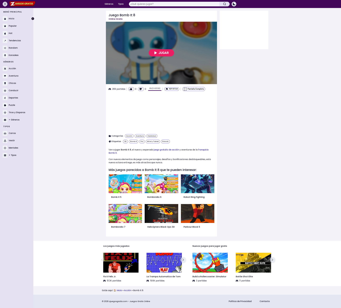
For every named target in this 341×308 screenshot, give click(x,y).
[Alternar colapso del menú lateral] (32, 18)
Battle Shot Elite (244, 276)
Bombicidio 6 (154, 197)
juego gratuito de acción (166, 149)
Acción (129, 136)
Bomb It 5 (116, 197)
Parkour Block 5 (192, 226)
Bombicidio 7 (118, 226)
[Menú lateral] (5, 4)
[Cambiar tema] (234, 4)
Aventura (140, 136)
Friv (142, 141)
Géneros (109, 4)
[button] (171, 89)
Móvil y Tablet (153, 141)
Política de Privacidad (240, 301)
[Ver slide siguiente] (183, 259)
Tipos (121, 4)
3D (125, 141)
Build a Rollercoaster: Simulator (209, 276)
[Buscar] (225, 4)
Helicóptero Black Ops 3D (161, 226)
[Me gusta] (131, 89)
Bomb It (133, 141)
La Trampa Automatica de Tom (163, 276)
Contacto (265, 301)
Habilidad (152, 136)
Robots (165, 141)
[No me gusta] (141, 89)
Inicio (119, 290)
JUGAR (164, 53)
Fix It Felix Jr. (109, 276)
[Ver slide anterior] (102, 259)
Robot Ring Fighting (194, 197)
